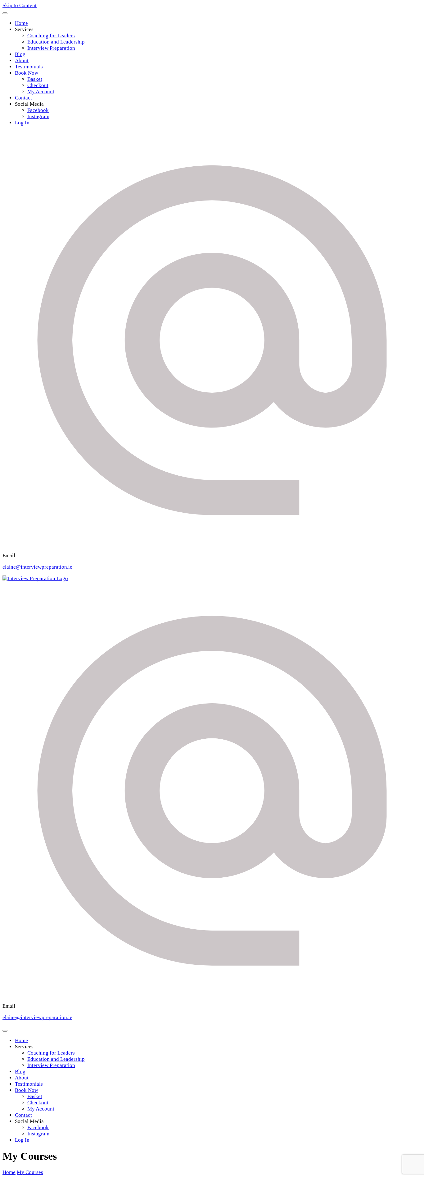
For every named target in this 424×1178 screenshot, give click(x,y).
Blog (20, 54)
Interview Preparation (51, 48)
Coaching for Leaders (51, 36)
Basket (34, 79)
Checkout (37, 85)
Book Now (26, 73)
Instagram (38, 116)
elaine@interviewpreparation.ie (37, 567)
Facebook (38, 110)
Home (21, 23)
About (22, 60)
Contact (23, 98)
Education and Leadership (56, 42)
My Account (40, 92)
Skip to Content (19, 5)
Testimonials (29, 67)
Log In (22, 123)
